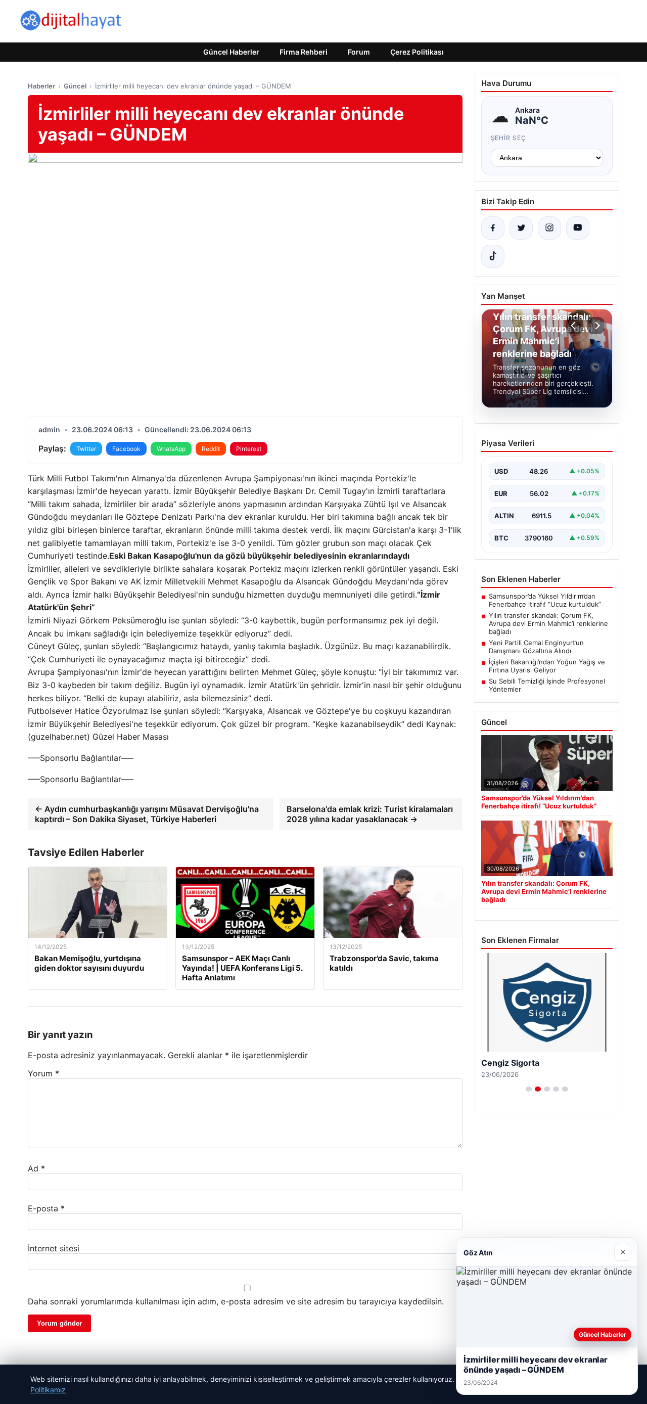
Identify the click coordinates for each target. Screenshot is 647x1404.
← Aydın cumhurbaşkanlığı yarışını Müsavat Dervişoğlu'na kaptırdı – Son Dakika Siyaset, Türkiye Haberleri (147, 814)
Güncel (75, 86)
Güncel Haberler (231, 52)
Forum (359, 52)
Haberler (41, 86)
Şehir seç (509, 138)
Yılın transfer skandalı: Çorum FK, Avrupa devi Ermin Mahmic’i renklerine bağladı (548, 623)
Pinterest (248, 448)
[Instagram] (549, 228)
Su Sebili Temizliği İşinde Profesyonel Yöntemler (547, 685)
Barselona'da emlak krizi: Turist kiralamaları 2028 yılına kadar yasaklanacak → (370, 814)
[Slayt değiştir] (529, 1089)
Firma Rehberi (304, 52)
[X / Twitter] (521, 228)
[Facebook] (492, 228)
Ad (36, 1168)
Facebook (126, 448)
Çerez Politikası (417, 52)
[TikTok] (492, 256)
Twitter (86, 448)
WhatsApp (171, 448)
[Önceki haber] (574, 325)
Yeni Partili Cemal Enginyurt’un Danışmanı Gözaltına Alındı (536, 647)
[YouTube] (577, 228)
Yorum (43, 1073)
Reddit (211, 448)
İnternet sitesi (53, 1248)
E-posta (46, 1208)
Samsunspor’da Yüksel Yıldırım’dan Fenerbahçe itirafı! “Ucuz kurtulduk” (545, 600)
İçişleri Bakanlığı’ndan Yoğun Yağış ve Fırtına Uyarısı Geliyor (547, 666)
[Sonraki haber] (596, 325)
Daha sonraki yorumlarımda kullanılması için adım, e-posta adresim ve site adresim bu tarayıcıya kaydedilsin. (236, 1301)
